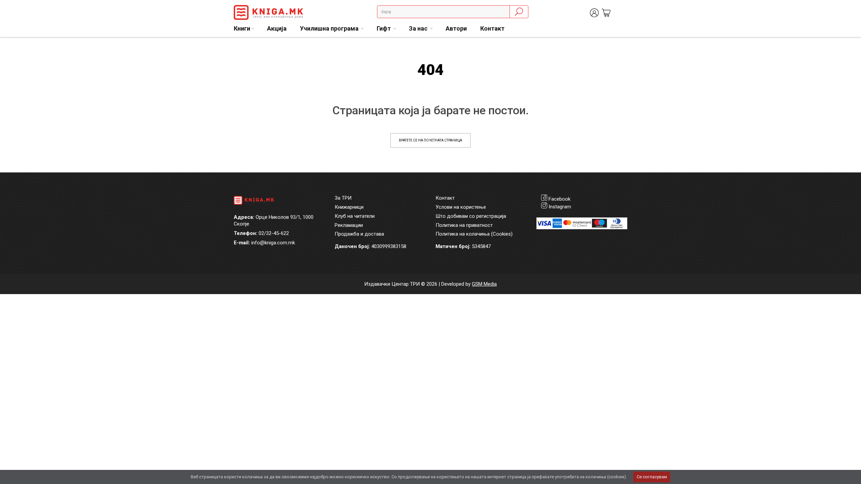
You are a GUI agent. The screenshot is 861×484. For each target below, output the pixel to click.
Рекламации (349, 225)
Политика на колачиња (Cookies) (474, 234)
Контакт (492, 28)
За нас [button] (419, 28)
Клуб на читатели (355, 216)
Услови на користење (461, 207)
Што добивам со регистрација (471, 216)
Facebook (559, 199)
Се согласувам (652, 476)
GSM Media (484, 284)
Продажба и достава (359, 234)
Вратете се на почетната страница (430, 140)
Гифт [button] (384, 28)
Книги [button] (242, 28)
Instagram (560, 207)
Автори (456, 28)
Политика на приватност (464, 225)
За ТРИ (343, 198)
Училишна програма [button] (330, 28)
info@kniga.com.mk (273, 243)
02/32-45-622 (274, 233)
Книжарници (349, 207)
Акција (277, 28)
